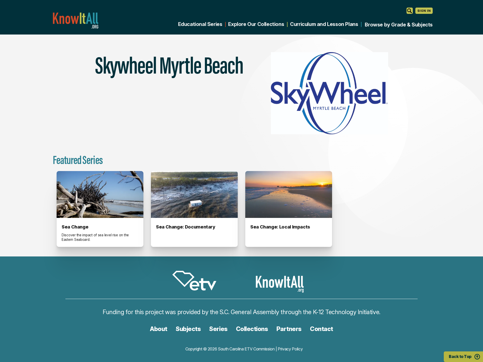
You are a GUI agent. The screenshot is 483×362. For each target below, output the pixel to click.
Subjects (188, 329)
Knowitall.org (75, 20)
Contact (321, 329)
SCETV (197, 281)
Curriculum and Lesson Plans (324, 24)
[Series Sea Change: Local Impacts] (288, 194)
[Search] (410, 11)
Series (218, 329)
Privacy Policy (290, 348)
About (158, 329)
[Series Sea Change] (100, 194)
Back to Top (460, 356)
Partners (289, 329)
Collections (252, 329)
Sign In (424, 11)
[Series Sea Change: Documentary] (194, 194)
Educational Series (200, 24)
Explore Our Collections (256, 24)
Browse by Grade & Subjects (399, 25)
